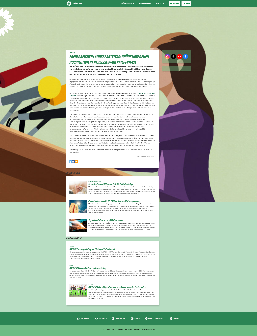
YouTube (103, 318)
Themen (113, 329)
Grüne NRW (77, 3)
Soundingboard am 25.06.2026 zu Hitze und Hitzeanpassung (114, 201)
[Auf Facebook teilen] (73, 161)
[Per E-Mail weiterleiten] (76, 161)
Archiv (102, 329)
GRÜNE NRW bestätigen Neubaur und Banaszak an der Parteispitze (117, 287)
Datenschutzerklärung (148, 329)
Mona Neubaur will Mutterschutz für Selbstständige (110, 184)
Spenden (186, 3)
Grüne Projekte (127, 3)
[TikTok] (173, 56)
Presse (108, 329)
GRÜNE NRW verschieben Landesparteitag (87, 268)
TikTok (176, 318)
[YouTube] (179, 56)
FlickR (136, 318)
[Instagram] (167, 56)
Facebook (85, 318)
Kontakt (120, 329)
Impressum (137, 329)
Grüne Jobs (128, 329)
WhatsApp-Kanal (156, 318)
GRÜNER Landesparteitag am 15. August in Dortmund (92, 249)
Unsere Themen (145, 3)
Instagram (120, 318)
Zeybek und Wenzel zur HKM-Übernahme (105, 220)
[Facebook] (185, 56)
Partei (158, 3)
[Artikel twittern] (70, 161)
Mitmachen (174, 3)
